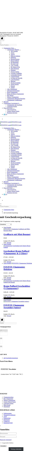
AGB (5, 416)
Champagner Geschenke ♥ (11, 103)
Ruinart (13, 86)
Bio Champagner (8, 398)
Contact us (7, 421)
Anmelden (3, 446)
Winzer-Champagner (9, 400)
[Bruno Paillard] (4, 331)
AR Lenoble (14, 51)
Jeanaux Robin (15, 71)
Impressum (7, 419)
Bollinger (13, 57)
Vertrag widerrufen (16, 449)
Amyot (13, 54)
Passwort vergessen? (6, 439)
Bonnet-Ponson (15, 59)
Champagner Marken (13, 49)
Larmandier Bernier (16, 75)
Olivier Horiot (15, 84)
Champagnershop (8, 397)
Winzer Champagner (13, 97)
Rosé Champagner (12, 92)
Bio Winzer (10, 95)
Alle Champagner (12, 89)
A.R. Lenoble (14, 65)
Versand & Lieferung (9, 415)
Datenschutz (7, 418)
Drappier (13, 70)
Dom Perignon (15, 68)
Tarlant (13, 87)
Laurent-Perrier (15, 76)
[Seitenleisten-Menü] (2, 320)
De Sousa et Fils (15, 67)
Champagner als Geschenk (14, 105)
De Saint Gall (14, 64)
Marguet (13, 81)
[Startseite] (10, 122)
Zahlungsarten (8, 413)
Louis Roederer (15, 79)
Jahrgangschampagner (13, 90)
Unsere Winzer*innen (13, 111)
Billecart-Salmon (15, 56)
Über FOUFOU (8, 108)
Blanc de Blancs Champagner (15, 94)
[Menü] (2, 39)
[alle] (4, 330)
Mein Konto (7, 405)
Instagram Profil (8, 423)
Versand (9, 242)
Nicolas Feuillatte (15, 83)
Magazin (6, 101)
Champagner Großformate (14, 100)
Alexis (12, 53)
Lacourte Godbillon (16, 73)
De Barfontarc (15, 62)
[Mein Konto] (0, 203)
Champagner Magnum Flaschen (16, 98)
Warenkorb (7, 406)
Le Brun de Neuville (16, 78)
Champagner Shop (9, 48)
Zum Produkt (7, 227)
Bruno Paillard (15, 60)
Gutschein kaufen (12, 106)
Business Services (12, 113)
